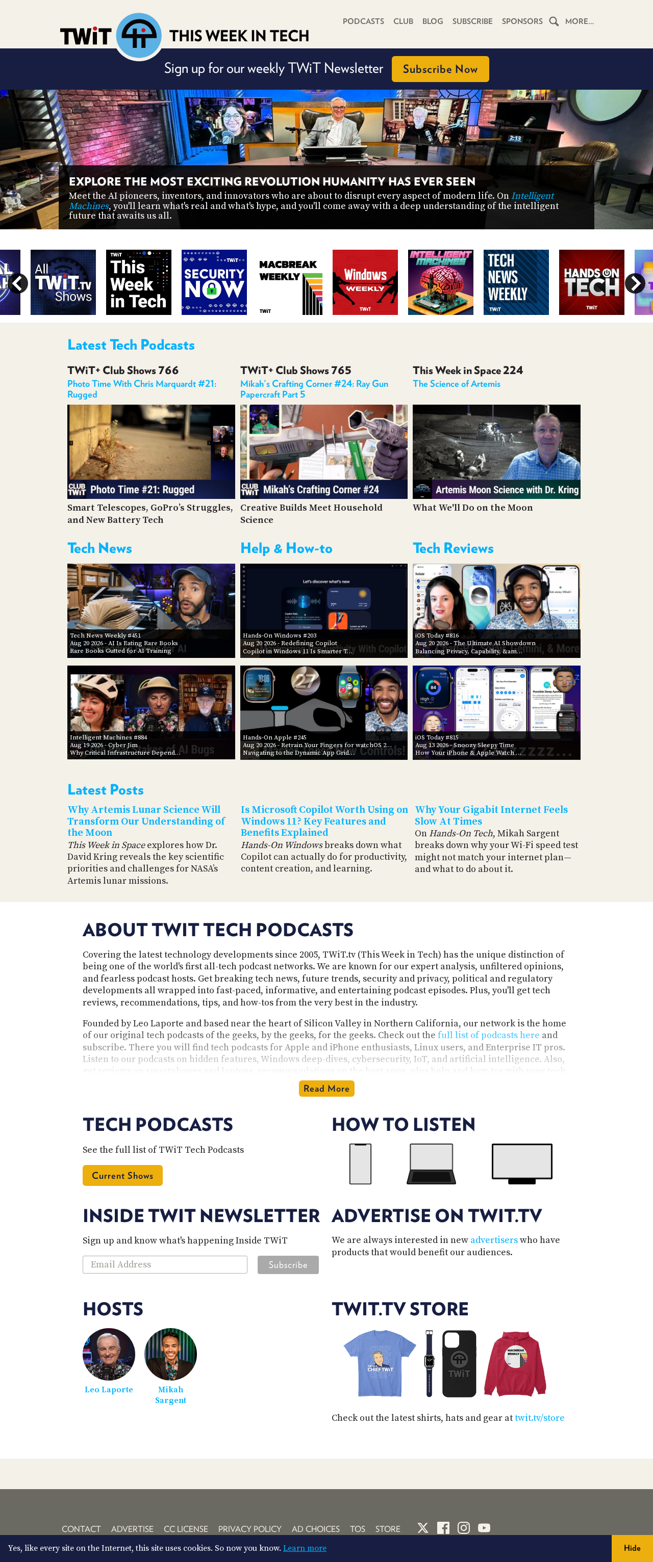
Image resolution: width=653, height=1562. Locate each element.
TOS (357, 1529)
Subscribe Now (440, 68)
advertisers (494, 1240)
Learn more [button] (304, 1548)
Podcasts (363, 21)
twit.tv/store (540, 1418)
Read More (327, 1088)
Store (387, 1529)
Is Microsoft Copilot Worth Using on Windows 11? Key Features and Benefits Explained (324, 821)
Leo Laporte (109, 1390)
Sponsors (522, 21)
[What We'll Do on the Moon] (497, 496)
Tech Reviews (453, 548)
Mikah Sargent (170, 1395)
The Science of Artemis (456, 383)
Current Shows (123, 1175)
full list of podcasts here (489, 1035)
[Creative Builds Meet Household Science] (324, 496)
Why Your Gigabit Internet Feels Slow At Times (491, 816)
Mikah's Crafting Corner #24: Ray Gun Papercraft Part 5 (314, 388)
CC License (186, 1529)
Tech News (99, 548)
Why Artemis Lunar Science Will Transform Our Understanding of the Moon (146, 821)
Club (403, 21)
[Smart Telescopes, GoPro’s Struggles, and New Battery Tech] (151, 496)
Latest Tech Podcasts (131, 344)
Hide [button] (632, 1548)
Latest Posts (105, 789)
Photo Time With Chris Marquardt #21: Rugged (141, 388)
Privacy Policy (250, 1529)
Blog (432, 21)
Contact (81, 1529)
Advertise (132, 1529)
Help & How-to (286, 548)
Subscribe (473, 21)
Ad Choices (316, 1529)
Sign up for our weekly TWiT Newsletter (321, 67)
